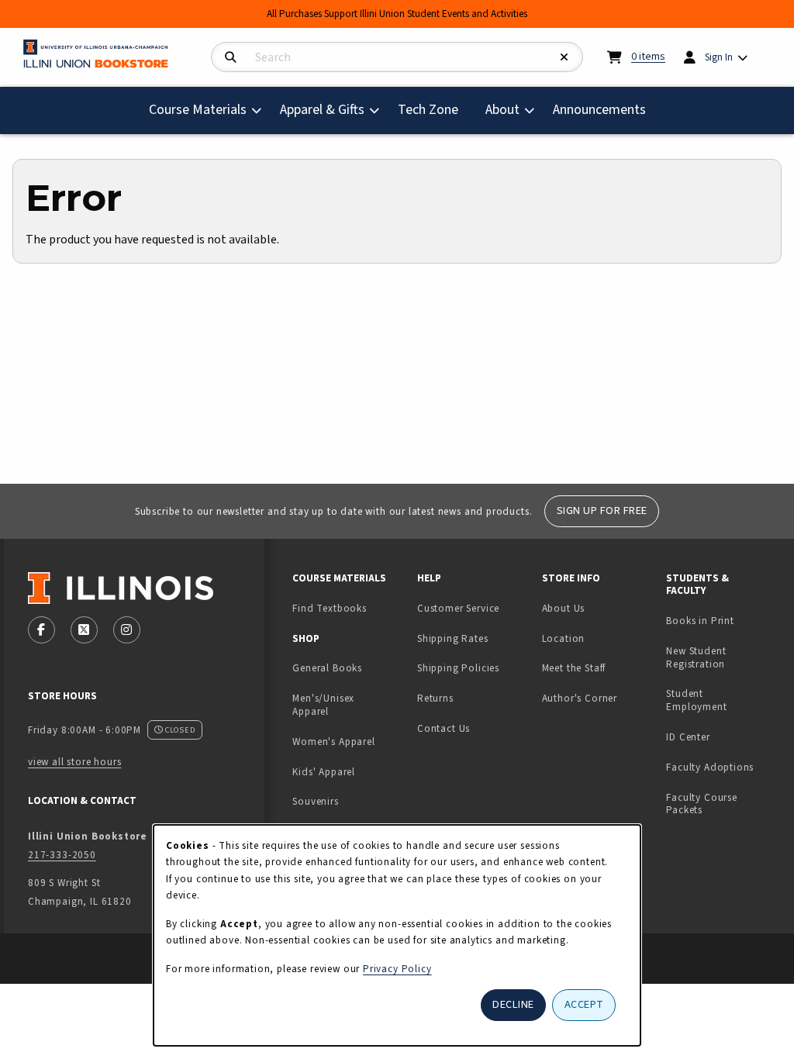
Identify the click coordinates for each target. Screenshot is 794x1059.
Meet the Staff (574, 668)
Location (563, 638)
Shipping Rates (452, 638)
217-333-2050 (62, 854)
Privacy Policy (397, 968)
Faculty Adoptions (710, 767)
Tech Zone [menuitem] (434, 109)
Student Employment (722, 700)
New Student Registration (696, 657)
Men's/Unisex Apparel (323, 705)
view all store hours (75, 761)
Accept (584, 1004)
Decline (513, 1004)
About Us (563, 608)
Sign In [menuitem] (719, 57)
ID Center (722, 736)
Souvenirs (315, 801)
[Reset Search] (564, 57)
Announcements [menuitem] (599, 109)
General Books (327, 668)
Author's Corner (579, 698)
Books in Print (722, 620)
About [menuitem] (502, 109)
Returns (435, 698)
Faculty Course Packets (701, 804)
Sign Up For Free (602, 510)
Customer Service (458, 608)
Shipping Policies (458, 668)
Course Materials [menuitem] (198, 109)
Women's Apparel (333, 741)
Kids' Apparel (323, 771)
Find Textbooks (329, 608)
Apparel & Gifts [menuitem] (322, 109)
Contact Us (443, 728)
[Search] (230, 57)
